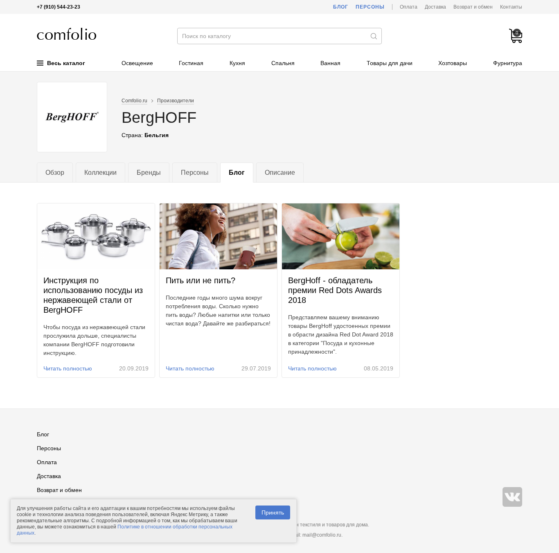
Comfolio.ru (134, 101)
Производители (175, 101)
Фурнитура (507, 63)
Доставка (435, 7)
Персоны (370, 7)
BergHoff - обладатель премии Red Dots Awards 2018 (335, 290)
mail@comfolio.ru (321, 535)
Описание (280, 172)
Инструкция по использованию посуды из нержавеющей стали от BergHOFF (93, 295)
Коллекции (100, 172)
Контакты (511, 7)
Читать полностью (67, 368)
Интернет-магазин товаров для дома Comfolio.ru (66, 34)
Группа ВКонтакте (512, 497)
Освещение (137, 63)
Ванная (330, 63)
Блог (340, 7)
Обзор (54, 172)
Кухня (237, 63)
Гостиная (191, 63)
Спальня (283, 63)
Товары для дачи (389, 63)
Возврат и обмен (473, 7)
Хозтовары (452, 63)
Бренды (149, 172)
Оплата (408, 7)
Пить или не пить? (200, 280)
